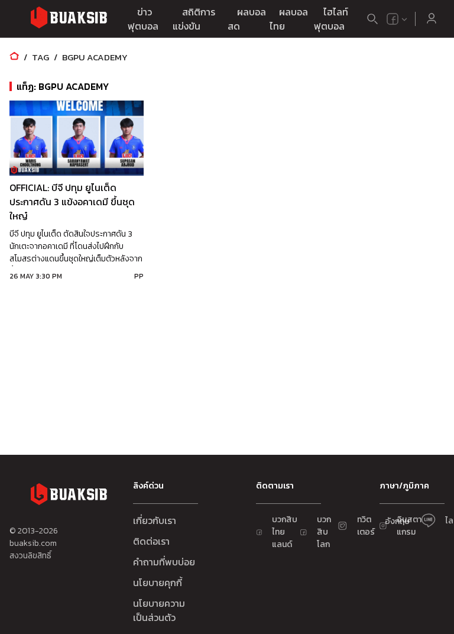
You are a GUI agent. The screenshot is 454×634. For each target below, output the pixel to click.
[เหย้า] (14, 57)
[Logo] (68, 19)
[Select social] (397, 19)
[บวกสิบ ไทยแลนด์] (392, 19)
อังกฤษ (397, 521)
